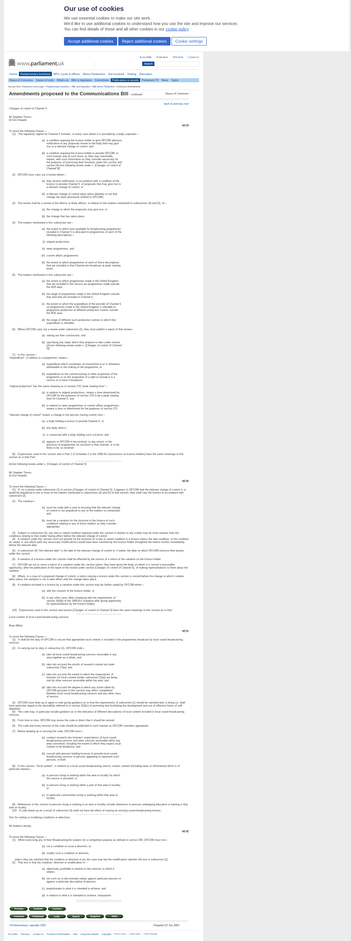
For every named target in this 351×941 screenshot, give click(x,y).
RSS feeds (178, 57)
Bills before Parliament (103, 86)
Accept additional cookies (90, 41)
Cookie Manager (150, 934)
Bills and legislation (81, 86)
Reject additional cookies (144, 41)
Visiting (131, 74)
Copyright (106, 934)
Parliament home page (33, 86)
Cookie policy (135, 934)
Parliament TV (150, 80)
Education (145, 74)
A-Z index (13, 934)
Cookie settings (189, 41)
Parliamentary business (35, 74)
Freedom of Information (58, 934)
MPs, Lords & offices (66, 74)
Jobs (75, 934)
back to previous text (176, 103)
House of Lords (45, 80)
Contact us (193, 57)
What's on (62, 80)
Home (13, 74)
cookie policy (177, 29)
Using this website (90, 934)
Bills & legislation (82, 80)
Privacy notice (120, 934)
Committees (102, 80)
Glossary (25, 934)
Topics (175, 80)
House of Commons (21, 80)
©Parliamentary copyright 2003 (28, 925)
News (165, 80)
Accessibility (146, 57)
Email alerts (162, 57)
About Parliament (94, 74)
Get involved (116, 74)
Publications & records (125, 80)
